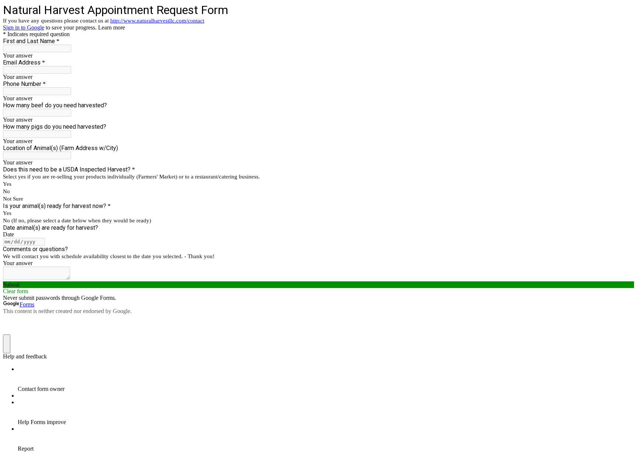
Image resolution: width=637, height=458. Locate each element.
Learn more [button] (111, 27)
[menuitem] (326, 379)
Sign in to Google (23, 27)
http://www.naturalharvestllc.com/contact (157, 21)
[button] (318, 284)
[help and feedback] (6, 343)
